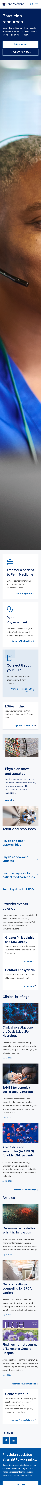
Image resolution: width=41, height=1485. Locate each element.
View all (8, 800)
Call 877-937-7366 (22, 52)
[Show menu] (36, 4)
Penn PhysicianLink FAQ (18, 889)
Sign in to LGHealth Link (24, 726)
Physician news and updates (15, 858)
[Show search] (31, 4)
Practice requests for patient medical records (19, 875)
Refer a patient (20, 44)
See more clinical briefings (24, 1189)
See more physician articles (24, 1383)
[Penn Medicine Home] (15, 4)
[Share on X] (6, 1440)
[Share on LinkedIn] (13, 1440)
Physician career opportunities (13, 842)
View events (29, 961)
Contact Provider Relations (22, 1420)
